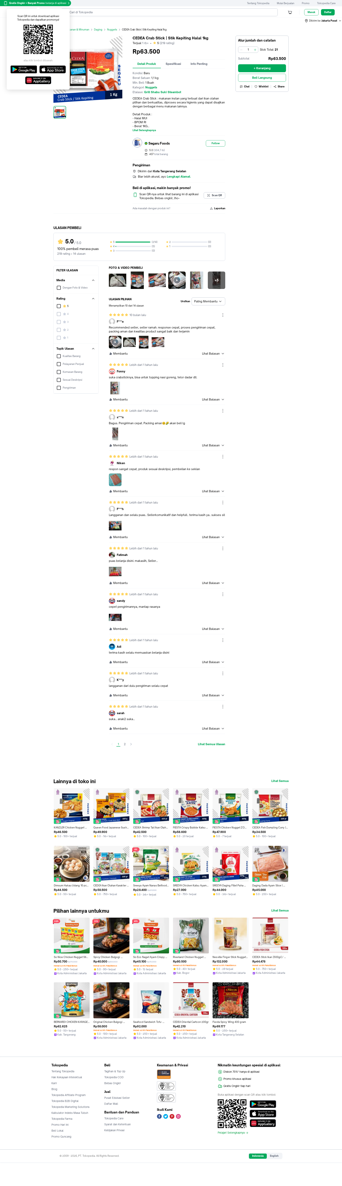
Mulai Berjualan (285, 3)
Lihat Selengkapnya (144, 130)
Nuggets (112, 29)
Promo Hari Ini (59, 1124)
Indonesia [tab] (258, 1155)
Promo (306, 3)
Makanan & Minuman (77, 29)
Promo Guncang (61, 1136)
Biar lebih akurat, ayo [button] (164, 176)
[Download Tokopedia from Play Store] (263, 1104)
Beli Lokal (57, 1130)
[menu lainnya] (222, 315)
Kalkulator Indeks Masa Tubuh (69, 1112)
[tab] (147, 64)
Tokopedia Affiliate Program (68, 1095)
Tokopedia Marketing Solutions (70, 1106)
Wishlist (264, 86)
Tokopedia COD (114, 1077)
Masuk (311, 12)
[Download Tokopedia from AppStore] (263, 1114)
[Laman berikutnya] (131, 744)
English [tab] (274, 1155)
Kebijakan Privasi (114, 1130)
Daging (98, 29)
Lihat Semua (280, 781)
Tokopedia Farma (61, 1118)
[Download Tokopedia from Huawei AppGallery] (263, 1123)
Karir (54, 1083)
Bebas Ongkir (112, 1083)
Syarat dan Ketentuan (117, 1124)
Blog (54, 1089)
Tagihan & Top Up (114, 1071)
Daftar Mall (111, 1103)
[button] (323, 21)
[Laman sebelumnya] (112, 744)
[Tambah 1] (255, 49)
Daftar (328, 12)
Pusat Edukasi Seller (117, 1097)
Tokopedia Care (326, 3)
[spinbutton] (248, 50)
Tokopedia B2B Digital (65, 1101)
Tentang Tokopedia (258, 3)
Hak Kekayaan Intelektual (66, 1077)
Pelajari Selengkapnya (231, 1132)
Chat (247, 86)
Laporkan (219, 208)
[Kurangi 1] (241, 49)
